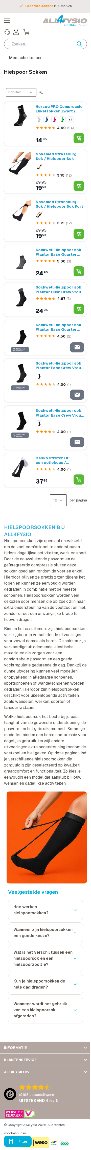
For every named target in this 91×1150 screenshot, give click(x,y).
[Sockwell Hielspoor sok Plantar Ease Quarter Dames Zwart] (20, 337)
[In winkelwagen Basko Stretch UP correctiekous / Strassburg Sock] (79, 479)
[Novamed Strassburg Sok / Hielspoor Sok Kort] (20, 219)
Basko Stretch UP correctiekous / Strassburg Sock (53, 460)
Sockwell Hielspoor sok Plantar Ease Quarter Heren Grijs (58, 252)
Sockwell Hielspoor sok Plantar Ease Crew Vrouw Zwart (60, 413)
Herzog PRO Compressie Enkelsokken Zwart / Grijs (59, 109)
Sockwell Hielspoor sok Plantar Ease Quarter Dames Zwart (58, 327)
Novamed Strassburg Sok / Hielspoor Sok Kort (59, 204)
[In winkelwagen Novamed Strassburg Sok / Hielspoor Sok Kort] (79, 234)
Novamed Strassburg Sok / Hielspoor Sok (56, 156)
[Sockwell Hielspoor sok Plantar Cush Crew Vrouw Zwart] (20, 299)
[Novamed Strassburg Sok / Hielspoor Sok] (20, 171)
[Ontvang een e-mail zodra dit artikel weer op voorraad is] (77, 347)
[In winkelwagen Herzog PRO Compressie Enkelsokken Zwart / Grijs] (79, 138)
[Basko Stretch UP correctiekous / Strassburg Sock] (20, 470)
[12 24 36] (58, 500)
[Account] (16, 32)
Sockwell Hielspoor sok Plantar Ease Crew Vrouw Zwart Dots (60, 365)
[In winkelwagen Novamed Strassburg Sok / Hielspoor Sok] (79, 186)
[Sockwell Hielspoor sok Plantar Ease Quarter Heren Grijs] (20, 262)
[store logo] (64, 20)
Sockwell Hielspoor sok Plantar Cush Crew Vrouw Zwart (60, 289)
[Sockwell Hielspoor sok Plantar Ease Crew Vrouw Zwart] (20, 427)
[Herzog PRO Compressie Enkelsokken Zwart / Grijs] (20, 123)
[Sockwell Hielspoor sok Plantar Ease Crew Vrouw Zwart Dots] (20, 380)
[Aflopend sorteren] (41, 92)
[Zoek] (82, 44)
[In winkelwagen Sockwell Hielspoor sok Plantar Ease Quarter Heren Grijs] (79, 271)
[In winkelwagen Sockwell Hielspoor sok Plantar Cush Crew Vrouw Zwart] (79, 309)
